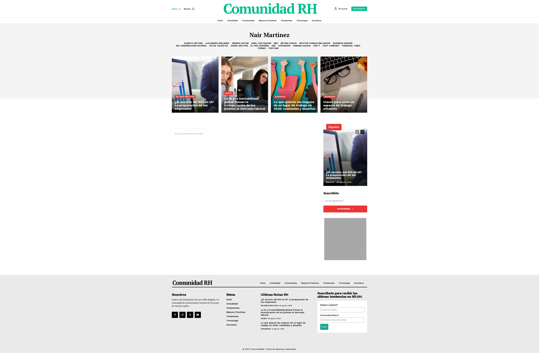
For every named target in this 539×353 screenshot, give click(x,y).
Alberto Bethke (193, 43)
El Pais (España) (260, 45)
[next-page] (362, 132)
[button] (189, 9)
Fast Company (331, 45)
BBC (276, 43)
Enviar (324, 327)
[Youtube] (198, 315)
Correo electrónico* (329, 315)
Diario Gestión (239, 45)
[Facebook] (175, 315)
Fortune (274, 48)
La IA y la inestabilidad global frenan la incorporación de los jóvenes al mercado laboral (282, 312)
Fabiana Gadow (302, 45)
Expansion (284, 45)
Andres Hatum (240, 43)
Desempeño (329, 97)
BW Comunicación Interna (191, 45)
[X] (190, 315)
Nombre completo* (329, 305)
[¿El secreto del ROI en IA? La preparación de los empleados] (195, 85)
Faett (316, 45)
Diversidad (280, 97)
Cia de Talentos (218, 45)
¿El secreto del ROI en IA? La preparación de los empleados (344, 174)
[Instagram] (182, 315)
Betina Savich (289, 43)
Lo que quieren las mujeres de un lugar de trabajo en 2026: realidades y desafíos (283, 324)
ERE (274, 45)
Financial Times (351, 45)
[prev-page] (357, 132)
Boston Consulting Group (314, 43)
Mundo (228, 93)
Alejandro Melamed (217, 43)
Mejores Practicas (185, 97)
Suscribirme (343, 209)
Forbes (262, 48)
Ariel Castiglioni (261, 43)
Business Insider (342, 43)
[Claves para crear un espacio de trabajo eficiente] (343, 85)
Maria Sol (330, 182)
